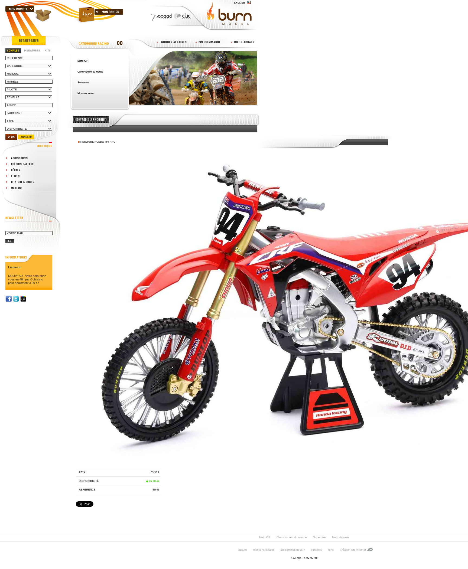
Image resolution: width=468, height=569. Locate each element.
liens (331, 549)
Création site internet (353, 549)
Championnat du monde (292, 537)
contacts (316, 549)
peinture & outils (22, 182)
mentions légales (263, 549)
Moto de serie (340, 537)
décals (15, 170)
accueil (242, 549)
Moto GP (264, 537)
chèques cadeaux (22, 164)
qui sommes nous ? (293, 549)
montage (16, 188)
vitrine (16, 176)
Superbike (319, 537)
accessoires (19, 158)
